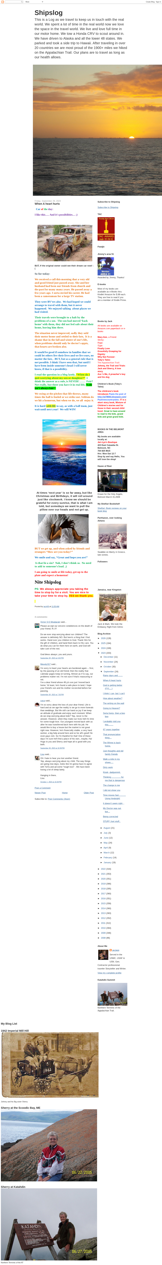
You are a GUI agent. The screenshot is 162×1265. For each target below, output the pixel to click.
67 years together (111, 729)
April (106, 847)
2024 (103, 648)
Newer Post (40, 792)
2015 (103, 903)
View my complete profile (109, 973)
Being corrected (110, 816)
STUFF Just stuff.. (111, 821)
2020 (103, 878)
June (106, 838)
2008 (103, 938)
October (108, 666)
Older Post (89, 792)
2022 (103, 869)
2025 (103, 643)
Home (65, 792)
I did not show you (111, 790)
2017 (103, 893)
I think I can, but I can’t (114, 693)
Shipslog (49, 12)
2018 (103, 888)
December (109, 657)
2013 (103, 913)
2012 (103, 918)
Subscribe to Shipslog (108, 207)
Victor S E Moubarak (50, 622)
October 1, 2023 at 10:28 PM (51, 782)
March (107, 852)
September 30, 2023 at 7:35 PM (52, 695)
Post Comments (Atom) (59, 799)
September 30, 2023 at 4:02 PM (52, 658)
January (108, 862)
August (107, 828)
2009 (103, 933)
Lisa (42, 754)
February (108, 857)
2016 (103, 898)
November (109, 662)
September (109, 671)
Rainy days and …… (113, 675)
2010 (103, 928)
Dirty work (108, 767)
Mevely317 (45, 664)
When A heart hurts (112, 680)
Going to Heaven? (111, 708)
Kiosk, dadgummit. (112, 772)
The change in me (111, 785)
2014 (103, 908)
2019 (103, 883)
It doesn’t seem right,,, (113, 803)
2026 (103, 638)
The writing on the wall (113, 703)
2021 (103, 874)
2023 (103, 653)
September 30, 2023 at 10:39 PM (52, 748)
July (106, 833)
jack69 (115, 950)
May (106, 842)
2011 (103, 923)
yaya (42, 700)
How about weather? (112, 698)
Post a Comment (42, 788)
